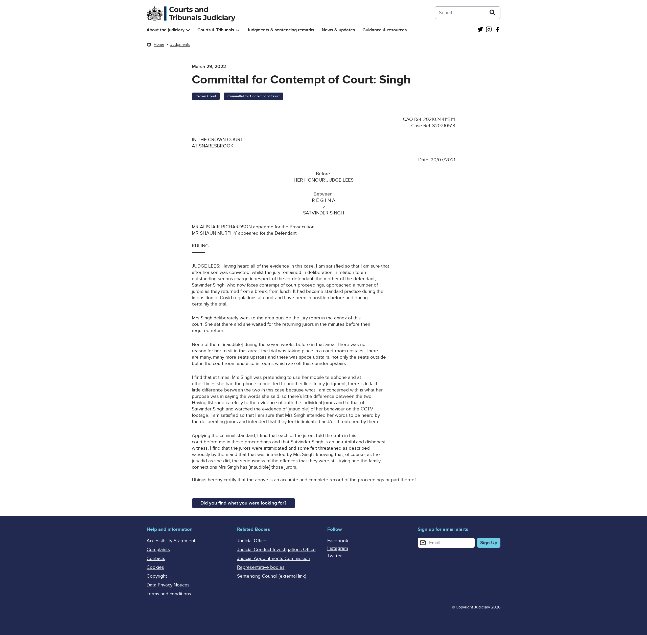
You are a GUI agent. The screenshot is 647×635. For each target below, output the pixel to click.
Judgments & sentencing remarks (280, 30)
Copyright (157, 576)
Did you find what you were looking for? (243, 503)
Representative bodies (261, 567)
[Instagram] (489, 30)
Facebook (337, 541)
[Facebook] (497, 30)
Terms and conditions (169, 594)
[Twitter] (480, 30)
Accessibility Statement (171, 541)
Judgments (180, 44)
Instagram (337, 548)
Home (159, 44)
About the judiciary (165, 30)
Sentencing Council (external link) (271, 576)
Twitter (334, 556)
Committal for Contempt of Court (253, 96)
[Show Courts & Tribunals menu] (237, 30)
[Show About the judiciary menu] (188, 30)
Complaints (158, 550)
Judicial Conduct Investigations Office (276, 550)
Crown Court (206, 96)
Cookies (155, 567)
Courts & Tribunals (215, 30)
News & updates (338, 30)
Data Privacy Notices (168, 585)
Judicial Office (251, 541)
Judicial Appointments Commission (273, 558)
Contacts (156, 558)
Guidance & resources (384, 30)
